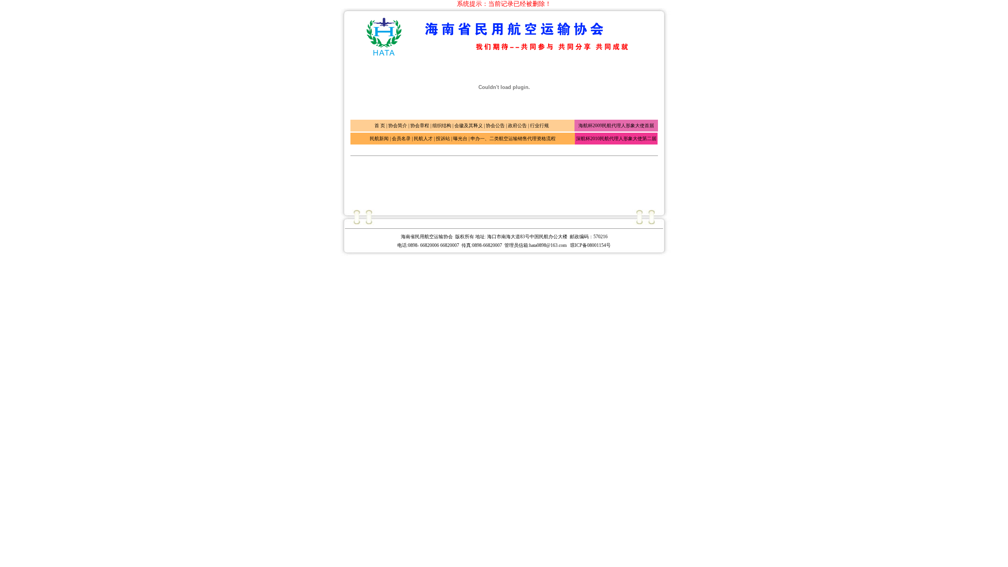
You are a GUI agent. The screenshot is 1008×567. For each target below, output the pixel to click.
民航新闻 (379, 138)
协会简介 (397, 125)
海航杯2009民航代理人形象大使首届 (616, 125)
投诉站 (443, 138)
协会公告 (495, 125)
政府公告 (517, 125)
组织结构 (441, 125)
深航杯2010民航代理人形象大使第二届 (616, 138)
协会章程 (419, 125)
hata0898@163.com (548, 245)
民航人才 (423, 138)
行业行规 (539, 125)
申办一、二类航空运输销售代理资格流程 (513, 138)
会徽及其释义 (468, 125)
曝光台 (460, 138)
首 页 (379, 125)
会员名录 (401, 138)
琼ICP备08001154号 (590, 245)
